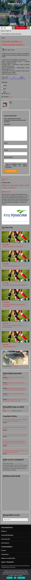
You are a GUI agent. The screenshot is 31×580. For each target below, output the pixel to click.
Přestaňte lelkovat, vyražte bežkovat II (15, 285)
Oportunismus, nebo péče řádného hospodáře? (14, 435)
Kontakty (3, 550)
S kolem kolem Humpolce (11, 266)
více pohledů (15, 366)
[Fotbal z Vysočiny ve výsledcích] (15, 237)
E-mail (6, 150)
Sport (3, 37)
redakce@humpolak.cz (18, 463)
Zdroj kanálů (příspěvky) (7, 535)
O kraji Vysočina (6, 182)
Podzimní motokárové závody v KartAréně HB (12, 326)
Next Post (5, 179)
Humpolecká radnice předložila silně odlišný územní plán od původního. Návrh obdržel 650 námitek (14, 443)
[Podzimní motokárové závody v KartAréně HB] (15, 315)
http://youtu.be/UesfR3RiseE (15, 79)
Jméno (6, 143)
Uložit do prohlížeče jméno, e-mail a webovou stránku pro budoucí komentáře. (16, 166)
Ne (15, 577)
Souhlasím (9, 577)
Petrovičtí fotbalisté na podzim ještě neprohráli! (14, 305)
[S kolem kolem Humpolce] (15, 256)
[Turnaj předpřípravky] (15, 337)
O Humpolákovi (5, 554)
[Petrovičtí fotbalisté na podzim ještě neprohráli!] (15, 294)
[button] (13, 27)
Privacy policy (21, 577)
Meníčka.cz (8, 411)
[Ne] (29, 574)
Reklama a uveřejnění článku (8, 558)
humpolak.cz (15, 3)
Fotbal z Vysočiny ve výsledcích (13, 246)
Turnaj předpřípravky (9, 346)
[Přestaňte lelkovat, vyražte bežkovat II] (15, 275)
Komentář (7, 124)
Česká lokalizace (5, 543)
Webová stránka (8, 157)
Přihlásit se (4, 531)
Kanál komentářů (5, 539)
